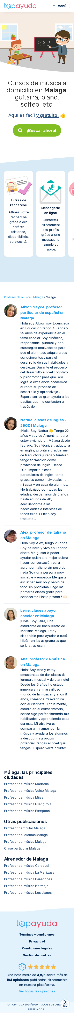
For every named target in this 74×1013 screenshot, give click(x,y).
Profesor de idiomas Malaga (26, 835)
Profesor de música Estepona (27, 811)
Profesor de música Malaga (25, 842)
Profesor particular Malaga (24, 828)
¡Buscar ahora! (41, 130)
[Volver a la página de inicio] (20, 6)
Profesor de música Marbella (26, 784)
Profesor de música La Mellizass (29, 872)
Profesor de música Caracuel (26, 866)
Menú (62, 6)
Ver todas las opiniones (37, 991)
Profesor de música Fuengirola (27, 804)
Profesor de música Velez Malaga (30, 791)
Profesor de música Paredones (28, 879)
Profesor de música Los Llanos (28, 893)
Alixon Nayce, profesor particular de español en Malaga (42, 312)
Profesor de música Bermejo (26, 886)
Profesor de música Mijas (23, 797)
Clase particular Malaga (22, 848)
